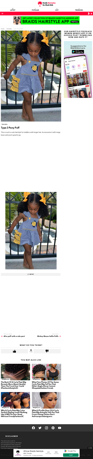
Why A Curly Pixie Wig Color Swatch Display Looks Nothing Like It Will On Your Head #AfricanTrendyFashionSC (14, 413)
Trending (79, 10)
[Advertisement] (31, 151)
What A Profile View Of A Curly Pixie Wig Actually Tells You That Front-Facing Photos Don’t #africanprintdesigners (45, 413)
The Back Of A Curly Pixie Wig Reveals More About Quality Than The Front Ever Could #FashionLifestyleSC (13, 385)
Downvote (47, 351)
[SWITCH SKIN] (89, 13)
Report (32, 274)
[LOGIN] (91, 13)
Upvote (14, 351)
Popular (35, 10)
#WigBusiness (5, 379)
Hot (57, 10)
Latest (12, 10)
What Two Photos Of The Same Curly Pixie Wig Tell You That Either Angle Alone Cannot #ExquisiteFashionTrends (45, 385)
